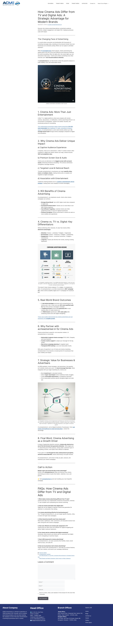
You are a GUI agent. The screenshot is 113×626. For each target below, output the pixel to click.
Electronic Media (43, 552)
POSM (67, 3)
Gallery (87, 620)
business (48, 554)
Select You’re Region (102, 3)
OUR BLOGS (84, 3)
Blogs (86, 613)
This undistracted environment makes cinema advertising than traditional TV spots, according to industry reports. (55, 128)
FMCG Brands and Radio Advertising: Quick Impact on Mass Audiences (55, 558)
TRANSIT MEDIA (59, 3)
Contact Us (92, 3)
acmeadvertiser (42, 554)
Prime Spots (88, 622)
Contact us (88, 615)
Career (87, 618)
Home (87, 611)
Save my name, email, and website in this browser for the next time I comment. (57, 593)
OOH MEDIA (50, 3)
